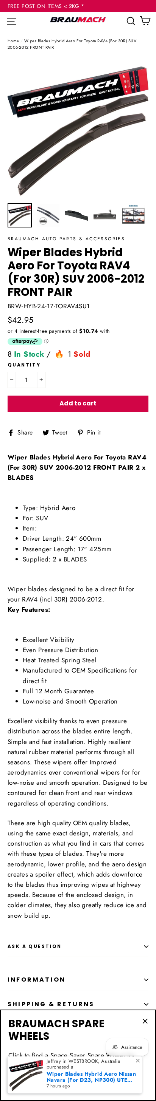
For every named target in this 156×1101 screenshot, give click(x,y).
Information (37, 979)
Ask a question (35, 946)
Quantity (24, 365)
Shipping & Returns (51, 1004)
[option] (78, 129)
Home (13, 41)
